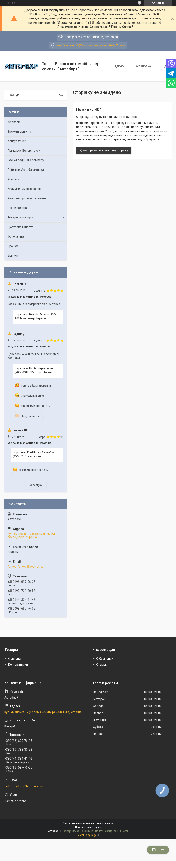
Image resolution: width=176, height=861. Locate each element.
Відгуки (118, 66)
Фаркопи (14, 122)
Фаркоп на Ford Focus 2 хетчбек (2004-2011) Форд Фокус (33, 454)
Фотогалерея (17, 236)
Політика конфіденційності (111, 831)
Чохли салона (17, 207)
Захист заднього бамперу (26, 160)
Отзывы (101, 664)
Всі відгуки (35, 485)
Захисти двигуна (19, 131)
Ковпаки (14, 179)
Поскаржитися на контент (77, 831)
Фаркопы (14, 658)
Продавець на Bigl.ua (88, 827)
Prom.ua (109, 823)
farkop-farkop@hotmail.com (27, 566)
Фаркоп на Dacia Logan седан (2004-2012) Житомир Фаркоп (34, 370)
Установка (143, 66)
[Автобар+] (21, 66)
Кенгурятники (17, 141)
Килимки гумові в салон (24, 188)
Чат (161, 850)
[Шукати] (61, 95)
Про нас (13, 246)
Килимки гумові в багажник (27, 198)
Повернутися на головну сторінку (105, 150)
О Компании (104, 658)
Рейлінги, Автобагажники (26, 169)
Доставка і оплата (20, 227)
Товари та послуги (20, 217)
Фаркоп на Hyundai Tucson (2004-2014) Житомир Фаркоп (36, 316)
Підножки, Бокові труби (24, 150)
